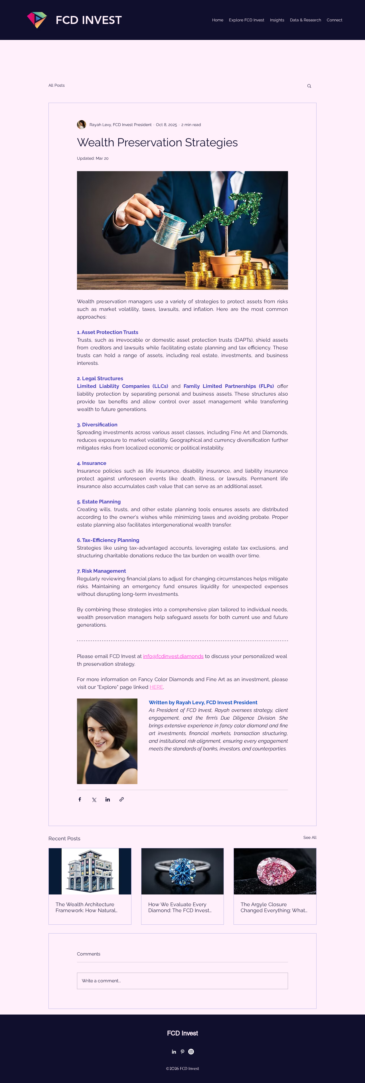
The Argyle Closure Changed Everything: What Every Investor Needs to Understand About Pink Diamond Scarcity (273, 907)
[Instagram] (191, 1051)
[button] (309, 85)
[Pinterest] (182, 1051)
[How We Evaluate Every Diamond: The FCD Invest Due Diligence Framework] (182, 871)
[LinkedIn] (174, 1051)
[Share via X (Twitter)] (93, 799)
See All (310, 837)
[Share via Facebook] (79, 799)
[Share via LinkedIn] (107, 799)
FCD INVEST (89, 20)
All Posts (56, 85)
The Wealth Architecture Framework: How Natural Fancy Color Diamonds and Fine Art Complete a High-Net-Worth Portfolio (88, 907)
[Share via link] (121, 799)
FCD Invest (182, 1033)
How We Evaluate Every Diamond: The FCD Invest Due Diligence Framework (179, 907)
